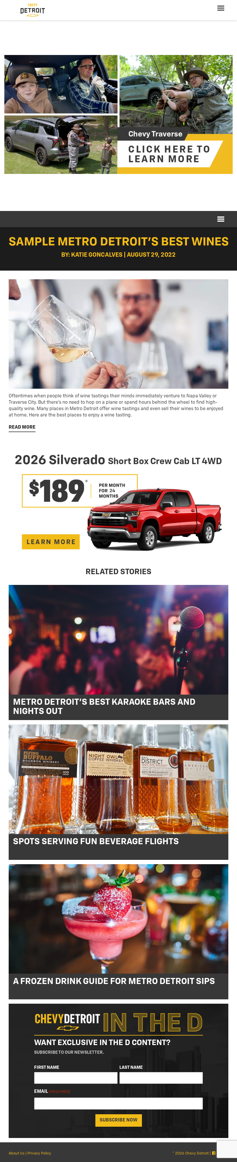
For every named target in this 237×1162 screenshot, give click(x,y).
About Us (17, 1153)
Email (52, 1091)
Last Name (131, 1067)
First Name (46, 1067)
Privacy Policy (39, 1153)
